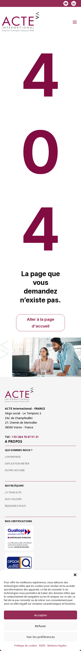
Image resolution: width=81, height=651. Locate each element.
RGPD (42, 645)
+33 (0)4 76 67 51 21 (25, 437)
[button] (75, 575)
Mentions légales (57, 645)
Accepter (40, 615)
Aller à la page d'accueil (40, 322)
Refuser (40, 626)
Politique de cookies (25, 645)
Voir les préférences (40, 637)
